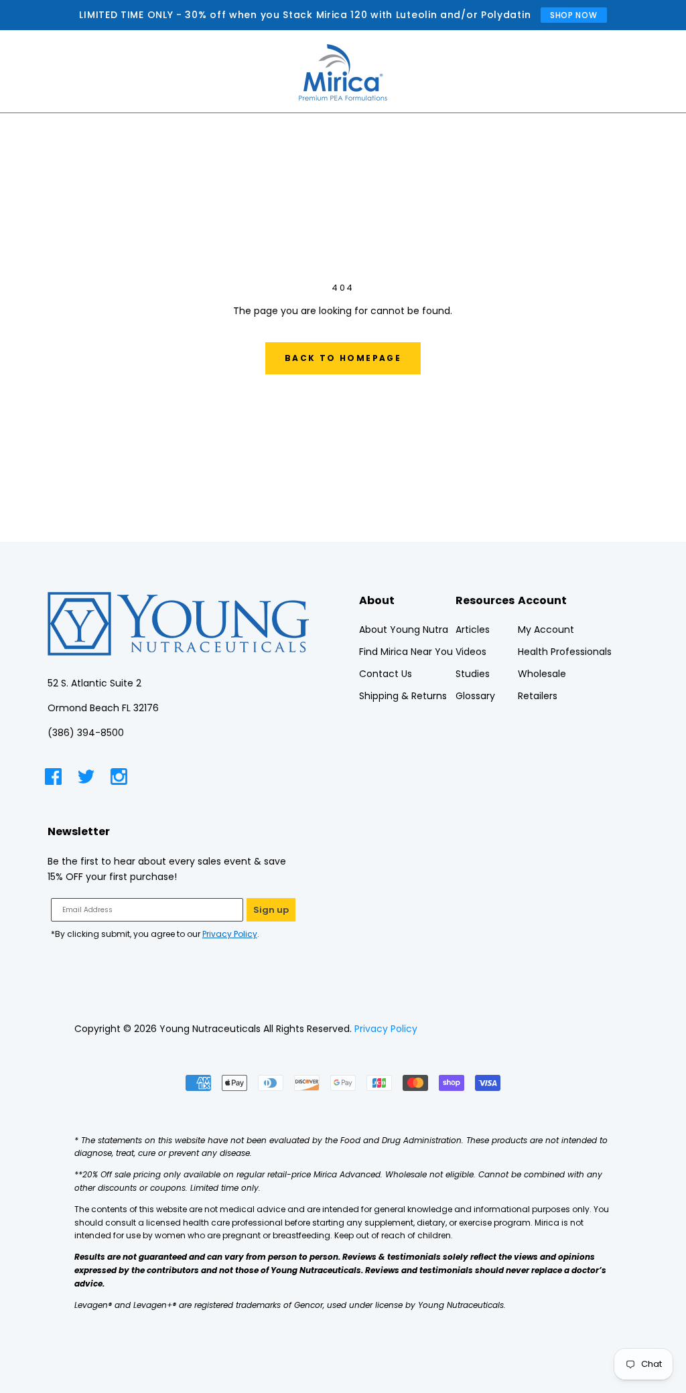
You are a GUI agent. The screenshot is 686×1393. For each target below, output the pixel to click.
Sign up (271, 909)
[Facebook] (53, 779)
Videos (471, 651)
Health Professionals (565, 651)
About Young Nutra (403, 629)
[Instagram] (119, 779)
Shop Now (574, 15)
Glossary (475, 696)
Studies (473, 673)
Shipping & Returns (403, 696)
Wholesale (542, 673)
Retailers (537, 696)
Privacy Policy (229, 934)
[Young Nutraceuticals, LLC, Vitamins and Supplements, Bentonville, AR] (561, 1029)
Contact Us (385, 673)
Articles (473, 629)
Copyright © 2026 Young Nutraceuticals (167, 1028)
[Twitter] (86, 779)
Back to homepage (343, 358)
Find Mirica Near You (406, 651)
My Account (546, 629)
